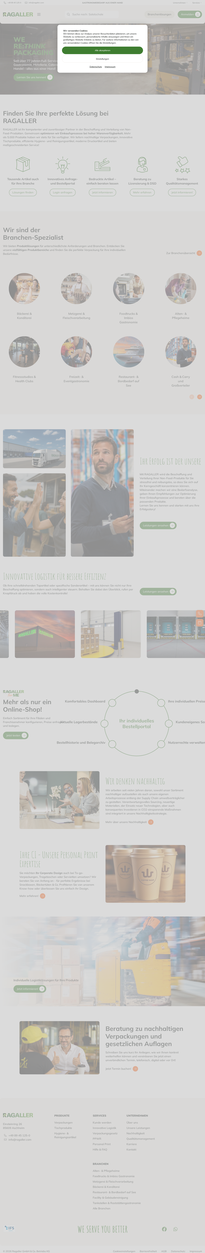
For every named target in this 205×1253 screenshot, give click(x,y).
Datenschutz (96, 66)
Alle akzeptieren (102, 50)
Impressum (110, 66)
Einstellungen (102, 59)
